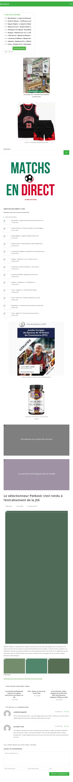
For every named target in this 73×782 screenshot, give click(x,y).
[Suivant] (9, 51)
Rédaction (9, 506)
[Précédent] (6, 51)
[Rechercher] (66, 152)
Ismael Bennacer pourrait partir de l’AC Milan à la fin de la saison (23, 678)
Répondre (66, 711)
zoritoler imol (18, 727)
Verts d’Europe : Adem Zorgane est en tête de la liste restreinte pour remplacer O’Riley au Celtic (59, 694)
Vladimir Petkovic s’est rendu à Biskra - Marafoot (21, 745)
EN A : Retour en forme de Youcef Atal (36, 692)
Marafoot (4, 3)
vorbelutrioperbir (20, 712)
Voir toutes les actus (19, 48)
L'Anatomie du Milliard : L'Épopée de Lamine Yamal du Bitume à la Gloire (30, 38)
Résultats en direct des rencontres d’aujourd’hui (16, 212)
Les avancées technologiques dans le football (36, 474)
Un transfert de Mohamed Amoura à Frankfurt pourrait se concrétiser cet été (14, 694)
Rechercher (7, 149)
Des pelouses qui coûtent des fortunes (36, 439)
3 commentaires (32, 506)
